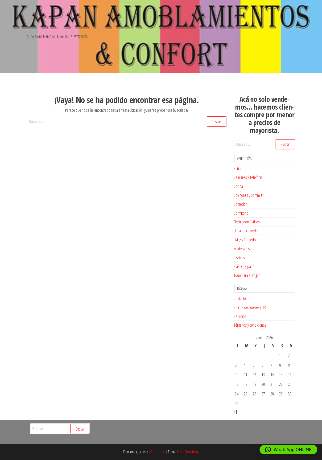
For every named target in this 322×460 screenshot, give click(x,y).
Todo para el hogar (247, 275)
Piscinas (239, 257)
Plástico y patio (244, 266)
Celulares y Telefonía (248, 177)
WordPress (157, 452)
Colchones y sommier (249, 195)
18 (245, 384)
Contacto (240, 298)
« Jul (236, 412)
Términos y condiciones (250, 325)
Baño (237, 168)
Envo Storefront (188, 452)
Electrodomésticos (247, 222)
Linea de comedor (246, 231)
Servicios (240, 316)
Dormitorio (241, 213)
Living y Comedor (245, 239)
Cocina (238, 186)
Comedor (240, 204)
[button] (288, 449)
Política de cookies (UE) (250, 307)
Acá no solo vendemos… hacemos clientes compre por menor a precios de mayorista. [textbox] (264, 114)
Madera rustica (244, 248)
